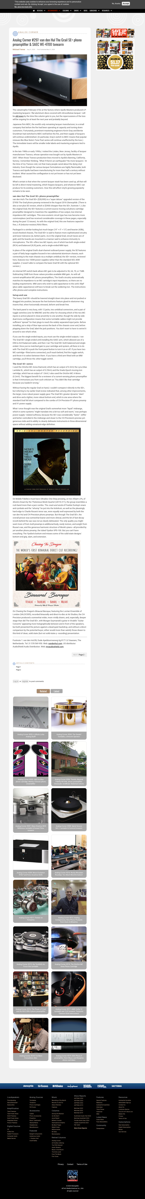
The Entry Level (56, 1152)
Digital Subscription (125, 1127)
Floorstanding (11, 1100)
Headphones (33, 1125)
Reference (99, 1102)
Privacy (121, 1116)
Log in (15, 681)
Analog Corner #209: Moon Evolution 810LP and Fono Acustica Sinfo (31, 874)
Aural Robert (55, 1118)
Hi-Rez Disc (10, 1131)
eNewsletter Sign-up (125, 1102)
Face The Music (56, 1154)
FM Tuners (33, 1107)
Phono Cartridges (35, 1105)
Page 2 (82, 655)
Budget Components (36, 1134)
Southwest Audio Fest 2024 (82, 1116)
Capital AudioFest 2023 (81, 1123)
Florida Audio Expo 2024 (81, 1120)
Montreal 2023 (78, 1108)
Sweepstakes (100, 1128)
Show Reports (80, 1096)
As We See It (55, 1116)
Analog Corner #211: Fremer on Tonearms (31, 919)
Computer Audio (12, 1136)
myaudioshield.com (55, 646)
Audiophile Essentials (103, 1105)
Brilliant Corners (57, 1120)
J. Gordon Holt (34, 1138)
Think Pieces (100, 1109)
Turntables (33, 1100)
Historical (99, 1111)
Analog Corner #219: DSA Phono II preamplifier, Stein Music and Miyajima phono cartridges (68, 1058)
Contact (70, 1164)
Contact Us (122, 1105)
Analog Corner (28, 32)
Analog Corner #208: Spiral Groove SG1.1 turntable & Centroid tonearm (69, 827)
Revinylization (56, 1134)
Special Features (101, 1100)
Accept (126, 4)
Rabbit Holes (56, 1127)
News (85, 10)
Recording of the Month (59, 1100)
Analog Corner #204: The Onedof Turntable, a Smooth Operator (69, 735)
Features (54, 1107)
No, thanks (116, 3)
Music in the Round (57, 1149)
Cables (32, 1113)
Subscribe (93, 10)
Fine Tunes (55, 1156)
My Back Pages (56, 1125)
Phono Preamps (12, 1123)
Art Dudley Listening (58, 1143)
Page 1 (18, 667)
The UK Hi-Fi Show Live (126, 1111)
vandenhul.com (55, 643)
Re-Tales (54, 1132)
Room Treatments (35, 1120)
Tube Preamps (11, 1111)
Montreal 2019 (78, 1113)
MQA (97, 1114)
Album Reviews (56, 1105)
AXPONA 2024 (78, 1098)
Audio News (100, 1119)
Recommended (53, 10)
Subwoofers (10, 1105)
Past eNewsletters (101, 1122)
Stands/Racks (34, 1123)
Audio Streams (56, 1147)
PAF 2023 (77, 1125)
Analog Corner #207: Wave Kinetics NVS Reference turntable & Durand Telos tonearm (31, 828)
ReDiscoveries (56, 1129)
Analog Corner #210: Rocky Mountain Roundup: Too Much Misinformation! (69, 874)
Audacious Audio (35, 1136)
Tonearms (33, 1102)
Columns (66, 10)
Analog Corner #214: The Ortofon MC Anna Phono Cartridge (69, 965)
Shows (76, 10)
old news (19, 116)
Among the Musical (58, 1113)
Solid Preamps (11, 1116)
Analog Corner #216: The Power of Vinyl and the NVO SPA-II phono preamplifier (31, 1010)
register (25, 681)
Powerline (33, 1118)
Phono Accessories (35, 1116)
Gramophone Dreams (58, 1123)
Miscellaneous (34, 1127)
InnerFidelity (33, 1140)
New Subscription (124, 1125)
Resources (105, 10)
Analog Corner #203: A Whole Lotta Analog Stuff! (30, 735)
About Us (121, 1107)
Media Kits (122, 1114)
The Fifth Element (57, 1145)
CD (8, 1129)
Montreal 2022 (78, 1110)
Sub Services (122, 1132)
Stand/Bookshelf (12, 1102)
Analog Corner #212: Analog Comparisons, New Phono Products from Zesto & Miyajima (68, 920)
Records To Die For (57, 1102)
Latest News (101, 1117)
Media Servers (11, 1138)
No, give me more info (23, 7)
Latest (56, 691)
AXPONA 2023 (78, 1100)
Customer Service (124, 1109)
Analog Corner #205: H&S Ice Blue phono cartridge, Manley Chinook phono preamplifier (31, 781)
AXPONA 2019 (78, 1105)
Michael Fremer (19, 49)
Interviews (99, 1107)
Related (43, 691)
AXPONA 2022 (78, 1103)
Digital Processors (12, 1134)
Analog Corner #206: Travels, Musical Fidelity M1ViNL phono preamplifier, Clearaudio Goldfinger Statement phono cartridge (69, 782)
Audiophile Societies (125, 1100)
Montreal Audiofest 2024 (81, 1118)
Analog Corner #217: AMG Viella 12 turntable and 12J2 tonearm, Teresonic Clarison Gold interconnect (68, 1011)
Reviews (40, 10)
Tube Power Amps (12, 1113)
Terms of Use (123, 1118)
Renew (121, 1129)
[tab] (43, 691)
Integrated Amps (12, 1120)
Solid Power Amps (12, 1118)
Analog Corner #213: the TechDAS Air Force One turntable (31, 965)
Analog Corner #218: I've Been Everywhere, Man (30, 1057)
